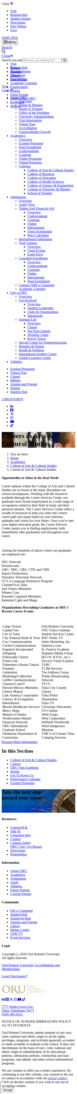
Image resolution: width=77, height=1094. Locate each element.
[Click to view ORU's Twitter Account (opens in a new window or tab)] (11, 999)
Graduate (25, 155)
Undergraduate (29, 151)
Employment (19, 87)
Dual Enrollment (30, 147)
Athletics (16, 361)
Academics (17, 135)
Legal (6, 946)
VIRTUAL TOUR (14, 807)
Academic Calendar (23, 83)
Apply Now (10, 37)
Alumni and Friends (23, 384)
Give (13, 30)
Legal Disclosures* (15, 976)
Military (15, 380)
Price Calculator (38, 235)
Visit (13, 11)
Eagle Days (35, 254)
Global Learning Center (35, 358)
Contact (15, 839)
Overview (25, 101)
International (35, 227)
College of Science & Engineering (50, 185)
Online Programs (30, 158)
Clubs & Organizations (42, 312)
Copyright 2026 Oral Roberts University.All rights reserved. (31, 956)
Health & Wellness (31, 350)
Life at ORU (18, 293)
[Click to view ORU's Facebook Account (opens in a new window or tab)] (7, 999)
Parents (15, 388)
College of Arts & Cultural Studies (50, 170)
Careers (15, 764)
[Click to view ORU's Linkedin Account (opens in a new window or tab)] (4, 999)
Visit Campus (28, 243)
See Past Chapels (38, 331)
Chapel (15, 91)
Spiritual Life (28, 319)
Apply (14, 882)
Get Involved (28, 300)
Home (14, 458)
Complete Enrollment (33, 258)
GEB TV (16, 933)
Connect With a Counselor (37, 285)
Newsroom (17, 22)
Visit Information (30, 120)
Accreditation (28, 128)
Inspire (14, 771)
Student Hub (18, 392)
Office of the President (34, 112)
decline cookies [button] (24, 1082)
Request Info (19, 15)
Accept (7, 1090)
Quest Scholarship (39, 231)
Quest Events (19, 94)
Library (15, 926)
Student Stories (20, 18)
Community (10, 902)
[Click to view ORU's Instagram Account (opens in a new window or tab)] (16, 999)
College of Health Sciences (45, 181)
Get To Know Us (22, 775)
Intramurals (35, 315)
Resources (9, 819)
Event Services (20, 937)
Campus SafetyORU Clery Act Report (26, 844)
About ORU (18, 97)
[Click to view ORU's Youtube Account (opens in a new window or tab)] (20, 999)
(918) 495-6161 (12, 1014)
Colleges (25, 166)
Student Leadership (40, 308)
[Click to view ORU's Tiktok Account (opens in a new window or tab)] (23, 999)
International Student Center (38, 354)
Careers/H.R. (19, 827)
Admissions (18, 197)
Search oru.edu (12, 60)
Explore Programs (31, 143)
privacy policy (57, 1078)
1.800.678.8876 (12, 399)
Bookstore (17, 102)
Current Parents (20, 894)
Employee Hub (20, 918)
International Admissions (35, 239)
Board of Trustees (31, 109)
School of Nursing (39, 193)
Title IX (15, 831)
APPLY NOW (33, 810)
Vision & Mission (31, 105)
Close (6, 4)
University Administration (36, 116)
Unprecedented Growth (35, 132)
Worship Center (38, 335)
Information (10, 862)
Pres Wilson (18, 26)
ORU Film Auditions (24, 767)
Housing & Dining (31, 346)
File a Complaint (21, 910)
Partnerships (18, 854)
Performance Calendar (25, 779)
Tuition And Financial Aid (36, 208)
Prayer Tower (36, 338)
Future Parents (20, 890)
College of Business (40, 174)
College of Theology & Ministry (49, 189)
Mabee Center (19, 930)
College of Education (41, 178)
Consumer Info (20, 835)
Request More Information (19, 742)
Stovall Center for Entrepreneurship (43, 342)
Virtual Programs (30, 162)
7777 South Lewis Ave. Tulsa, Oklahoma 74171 (18, 1008)
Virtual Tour (27, 124)
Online (32, 224)
